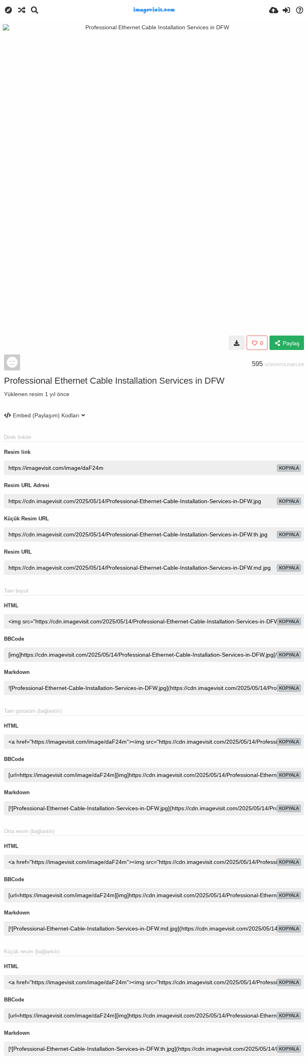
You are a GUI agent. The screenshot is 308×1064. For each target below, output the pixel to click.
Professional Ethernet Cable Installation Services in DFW (114, 381)
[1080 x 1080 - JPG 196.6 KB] (237, 343)
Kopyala (289, 467)
